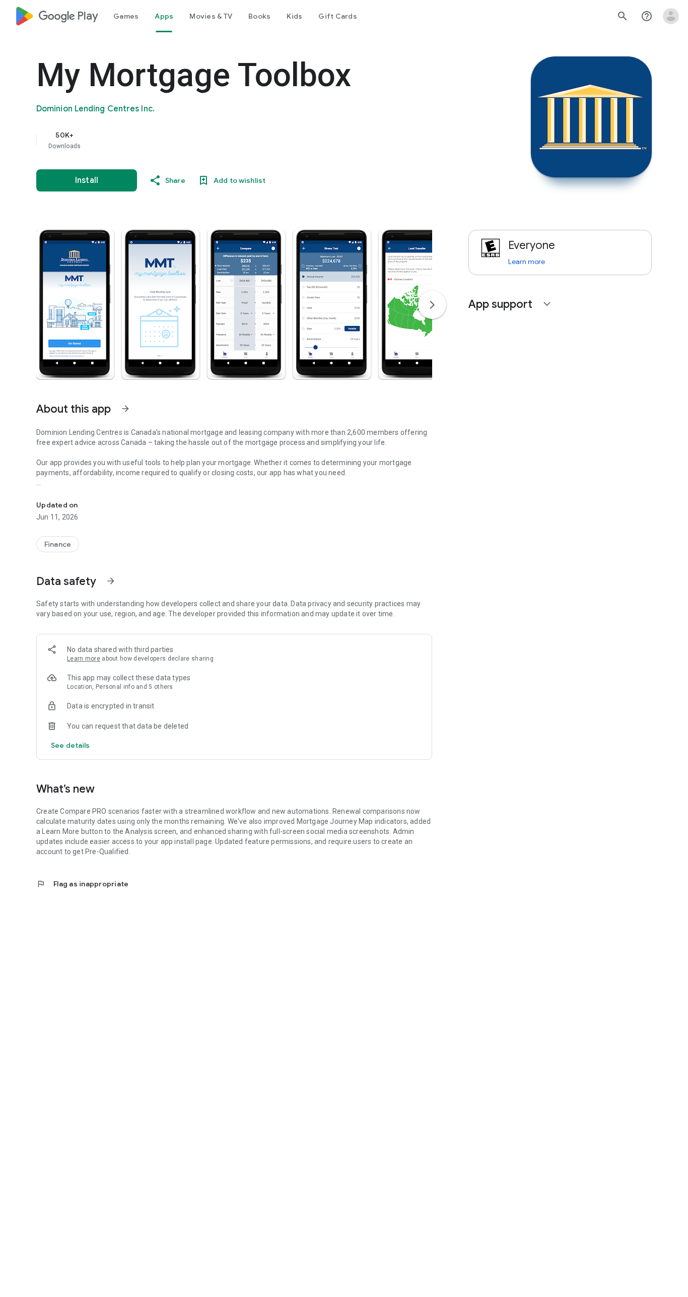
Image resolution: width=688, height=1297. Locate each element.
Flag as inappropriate (82, 883)
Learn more (83, 658)
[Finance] (57, 544)
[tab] (126, 16)
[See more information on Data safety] (111, 581)
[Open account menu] (671, 16)
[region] (237, 140)
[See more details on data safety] (70, 745)
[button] (75, 304)
